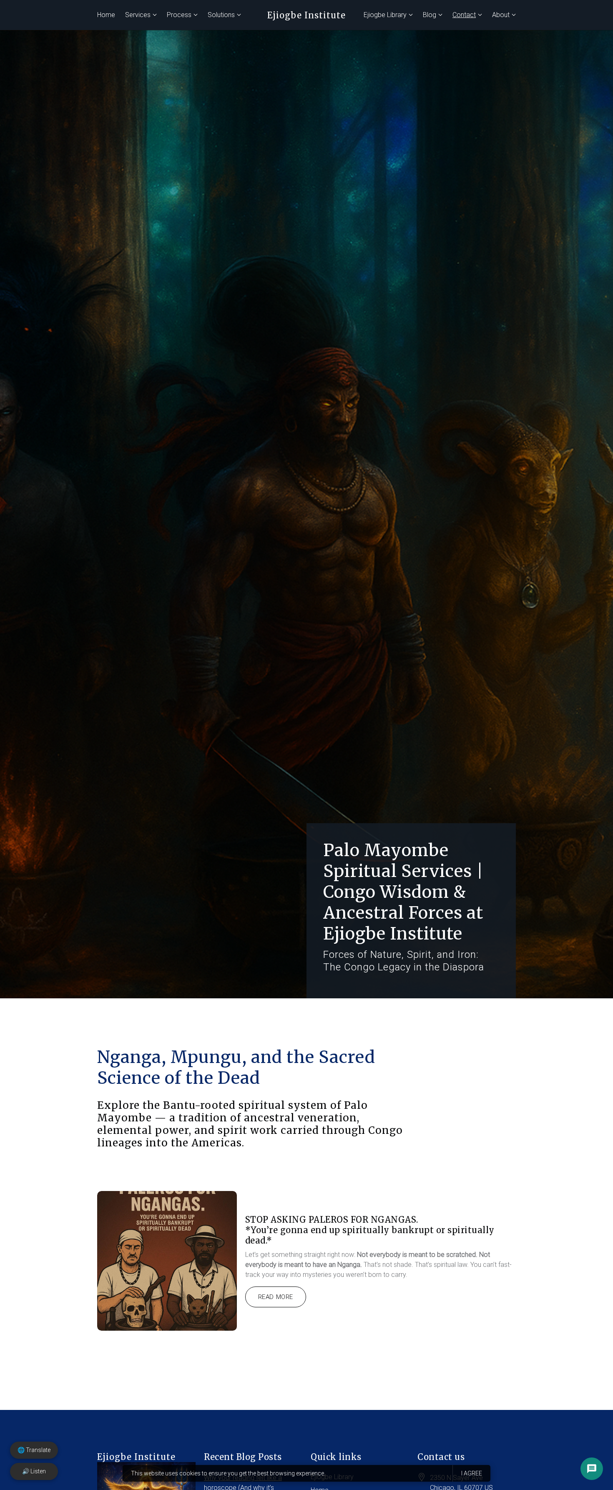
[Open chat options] (591, 1468)
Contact (464, 15)
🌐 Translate (34, 1450)
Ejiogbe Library (385, 15)
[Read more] (167, 1261)
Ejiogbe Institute (306, 15)
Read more (275, 1297)
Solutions (221, 15)
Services (138, 15)
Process (179, 15)
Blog (429, 15)
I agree (471, 1473)
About (501, 15)
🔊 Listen (34, 1471)
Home (106, 15)
